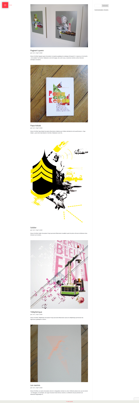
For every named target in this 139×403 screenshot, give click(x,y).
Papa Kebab (35, 125)
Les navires (35, 385)
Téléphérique (36, 312)
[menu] (5, 5)
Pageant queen (37, 50)
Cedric (33, 53)
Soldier (33, 227)
